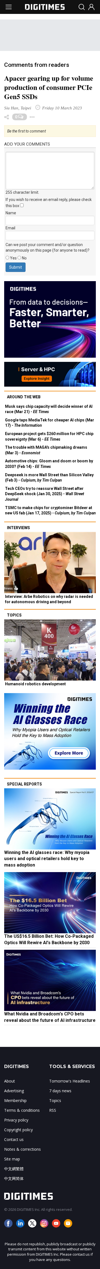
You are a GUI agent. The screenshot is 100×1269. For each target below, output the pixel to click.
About (9, 1081)
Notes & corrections (22, 1149)
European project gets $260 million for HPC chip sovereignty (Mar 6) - (49, 436)
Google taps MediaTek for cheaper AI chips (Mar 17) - (49, 423)
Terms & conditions (22, 1110)
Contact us (14, 1139)
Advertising (14, 1090)
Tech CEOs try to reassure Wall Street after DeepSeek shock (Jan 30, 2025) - (44, 494)
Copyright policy (18, 1129)
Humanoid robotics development (35, 684)
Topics (14, 615)
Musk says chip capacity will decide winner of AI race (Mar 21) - (48, 409)
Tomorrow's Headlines (69, 1081)
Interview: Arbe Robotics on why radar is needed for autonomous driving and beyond (49, 599)
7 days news (60, 1090)
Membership (15, 1100)
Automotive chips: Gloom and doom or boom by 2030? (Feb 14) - (49, 464)
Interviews (18, 528)
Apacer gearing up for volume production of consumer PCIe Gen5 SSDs (48, 87)
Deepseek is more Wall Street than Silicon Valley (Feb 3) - (49, 478)
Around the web (24, 397)
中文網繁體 (14, 1168)
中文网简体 (14, 1178)
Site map (12, 1159)
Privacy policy (16, 1120)
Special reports (24, 784)
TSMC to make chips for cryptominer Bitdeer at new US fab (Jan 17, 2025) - (50, 510)
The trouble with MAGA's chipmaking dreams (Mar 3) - (46, 450)
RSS (52, 1110)
